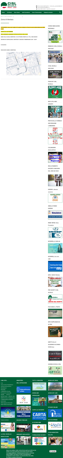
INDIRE (2, 394)
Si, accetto (53, 451)
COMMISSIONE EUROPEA (7, 399)
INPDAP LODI (11, 396)
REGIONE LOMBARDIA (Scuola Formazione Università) (6, 391)
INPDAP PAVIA (4, 396)
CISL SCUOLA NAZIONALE (7, 384)
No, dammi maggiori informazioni (14, 457)
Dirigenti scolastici (48, 12)
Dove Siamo (17, 12)
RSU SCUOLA (18, 16)
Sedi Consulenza (26, 12)
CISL (2, 383)
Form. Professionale (37, 12)
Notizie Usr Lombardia (7, 16)
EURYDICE (3, 401)
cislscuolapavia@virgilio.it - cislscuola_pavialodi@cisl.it (49, 6)
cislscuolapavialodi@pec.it (43, 7)
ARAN (2, 402)
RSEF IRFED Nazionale (6, 404)
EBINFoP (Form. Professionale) (8, 398)
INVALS (8, 394)
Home (3, 12)
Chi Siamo (9, 12)
